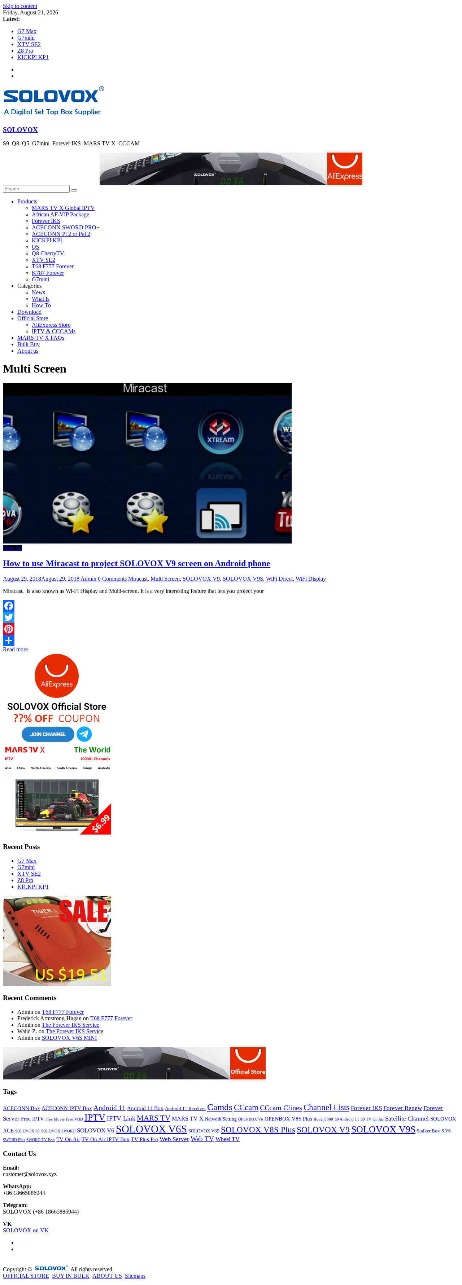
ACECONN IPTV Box (67, 1108)
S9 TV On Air (372, 1119)
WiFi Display (311, 579)
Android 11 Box (145, 1108)
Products (27, 201)
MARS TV (153, 1118)
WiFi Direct (279, 579)
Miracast (138, 579)
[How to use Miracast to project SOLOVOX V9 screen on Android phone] (147, 541)
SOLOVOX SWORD (58, 1131)
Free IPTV (32, 1119)
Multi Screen (165, 579)
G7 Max (26, 31)
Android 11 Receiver (185, 1108)
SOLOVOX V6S (151, 1129)
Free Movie (55, 1119)
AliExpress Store (51, 325)
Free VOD (74, 1119)
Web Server (174, 1139)
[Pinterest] (231, 629)
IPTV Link (121, 1118)
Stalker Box (428, 1131)
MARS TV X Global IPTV (63, 208)
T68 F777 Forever (53, 266)
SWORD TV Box (40, 1140)
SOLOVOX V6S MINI (69, 1038)
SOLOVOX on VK (26, 1230)
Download (29, 312)
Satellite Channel (407, 1118)
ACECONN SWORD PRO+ (66, 227)
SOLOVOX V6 (95, 1130)
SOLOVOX (20, 129)
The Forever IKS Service (70, 1025)
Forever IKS (46, 221)
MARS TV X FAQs (40, 338)
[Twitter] (231, 617)
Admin (89, 579)
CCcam (246, 1107)
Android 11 (109, 1108)
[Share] (231, 640)
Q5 (35, 247)
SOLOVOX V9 (201, 579)
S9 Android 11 (347, 1119)
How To (41, 305)
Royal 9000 (323, 1119)
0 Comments (112, 579)
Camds (219, 1107)
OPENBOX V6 (250, 1119)
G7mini (26, 38)
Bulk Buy (28, 344)
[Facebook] (231, 606)
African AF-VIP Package (60, 214)
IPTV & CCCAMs (53, 331)
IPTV (94, 1117)
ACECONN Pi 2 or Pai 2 (61, 234)
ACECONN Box (21, 1108)
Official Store (32, 318)
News (38, 292)
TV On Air (68, 1139)
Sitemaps (135, 1276)
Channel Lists (326, 1107)
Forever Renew (402, 1108)
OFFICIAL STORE (26, 1276)
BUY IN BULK (71, 1276)
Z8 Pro (25, 51)
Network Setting (221, 1119)
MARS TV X (188, 1118)
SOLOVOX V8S (203, 1131)
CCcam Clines (281, 1108)
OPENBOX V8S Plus (288, 1119)
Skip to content (20, 6)
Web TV (202, 1139)
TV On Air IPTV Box (106, 1139)
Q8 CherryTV (48, 253)
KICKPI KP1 (33, 57)
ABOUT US (107, 1276)
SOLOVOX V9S (243, 579)
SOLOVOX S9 (27, 1131)
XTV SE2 (29, 44)
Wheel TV (227, 1139)
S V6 (446, 1131)
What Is (40, 299)
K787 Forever (48, 273)
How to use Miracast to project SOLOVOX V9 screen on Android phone (136, 563)
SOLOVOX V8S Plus (258, 1129)
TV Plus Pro (144, 1139)
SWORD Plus (14, 1140)
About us (27, 351)
